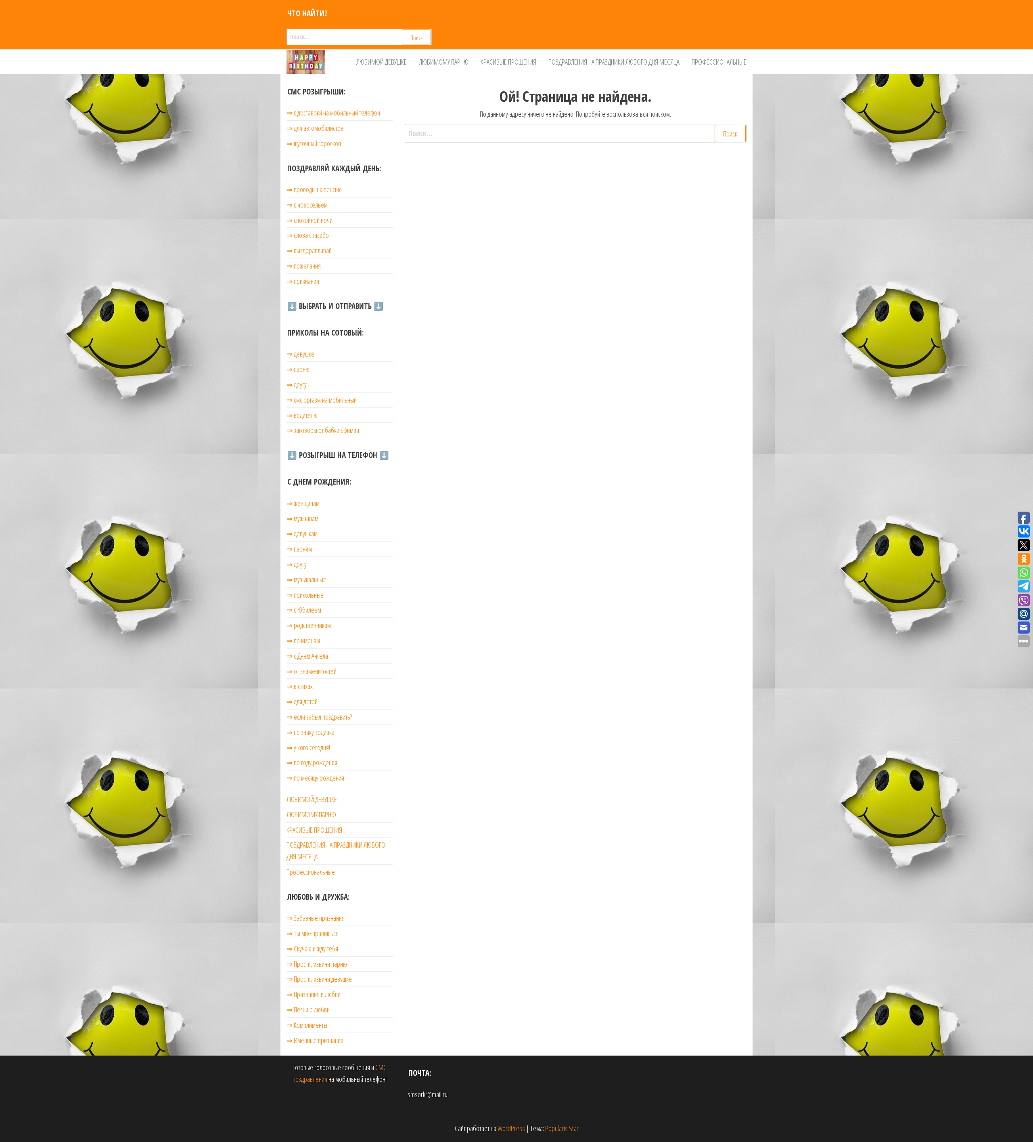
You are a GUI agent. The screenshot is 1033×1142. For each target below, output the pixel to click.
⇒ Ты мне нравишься (312, 933)
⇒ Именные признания (314, 1040)
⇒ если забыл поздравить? (319, 717)
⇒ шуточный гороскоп (313, 143)
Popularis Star (562, 1128)
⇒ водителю (302, 415)
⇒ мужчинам (302, 518)
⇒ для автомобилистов (314, 128)
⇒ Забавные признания (315, 918)
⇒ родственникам (308, 625)
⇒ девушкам (302, 533)
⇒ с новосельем (307, 205)
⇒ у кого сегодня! (308, 747)
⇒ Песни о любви (308, 1009)
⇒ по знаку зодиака (310, 732)
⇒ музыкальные (306, 579)
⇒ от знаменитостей (311, 671)
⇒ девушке (300, 354)
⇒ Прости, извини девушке (319, 979)
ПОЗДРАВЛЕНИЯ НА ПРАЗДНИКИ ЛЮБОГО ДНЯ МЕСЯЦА (614, 62)
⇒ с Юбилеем (303, 610)
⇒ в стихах (299, 686)
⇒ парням (299, 549)
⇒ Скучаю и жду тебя (312, 948)
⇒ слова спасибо (307, 235)
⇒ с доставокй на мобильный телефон (333, 113)
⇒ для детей (302, 701)
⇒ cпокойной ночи (309, 220)
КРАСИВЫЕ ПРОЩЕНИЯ (508, 62)
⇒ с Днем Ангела (307, 656)
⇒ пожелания (303, 266)
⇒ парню (297, 369)
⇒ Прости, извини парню (316, 964)
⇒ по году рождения (311, 762)
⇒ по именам (303, 640)
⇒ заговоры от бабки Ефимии (322, 430)
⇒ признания (302, 281)
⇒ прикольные (305, 595)
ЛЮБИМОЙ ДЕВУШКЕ (381, 62)
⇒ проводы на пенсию (314, 189)
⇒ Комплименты (306, 1025)
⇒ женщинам (303, 503)
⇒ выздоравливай (309, 250)
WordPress (511, 1128)
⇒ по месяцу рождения (315, 778)
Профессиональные (719, 62)
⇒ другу (296, 384)
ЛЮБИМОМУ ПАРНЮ (443, 62)
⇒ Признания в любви (313, 994)
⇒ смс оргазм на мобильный (321, 400)
